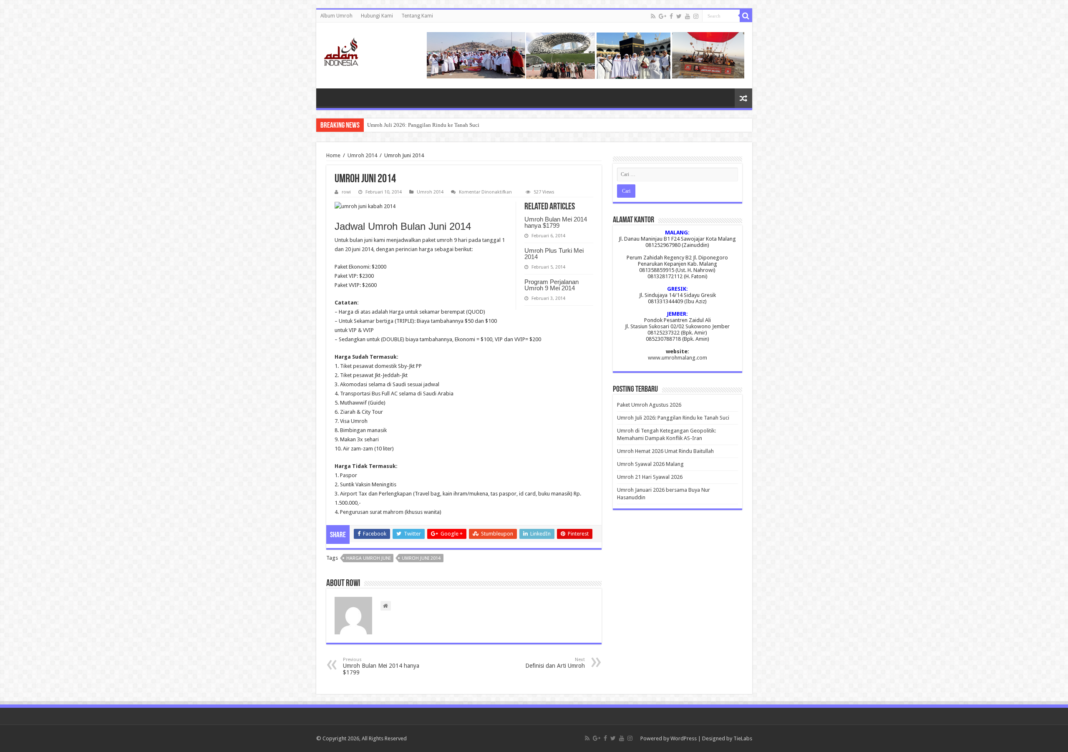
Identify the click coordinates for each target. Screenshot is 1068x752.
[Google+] (662, 16)
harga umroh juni (368, 558)
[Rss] (653, 16)
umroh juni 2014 (421, 558)
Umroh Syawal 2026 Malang (650, 464)
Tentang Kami (417, 16)
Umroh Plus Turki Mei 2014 (554, 253)
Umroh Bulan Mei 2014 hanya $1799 (555, 222)
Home (333, 155)
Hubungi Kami (377, 16)
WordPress (683, 738)
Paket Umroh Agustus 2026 (649, 405)
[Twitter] (679, 16)
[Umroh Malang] (351, 50)
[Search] (746, 16)
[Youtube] (687, 16)
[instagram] (696, 16)
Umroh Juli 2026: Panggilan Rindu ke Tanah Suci (423, 125)
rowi (346, 192)
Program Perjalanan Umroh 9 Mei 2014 (551, 285)
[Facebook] (671, 16)
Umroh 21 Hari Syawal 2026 (650, 477)
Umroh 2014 (362, 155)
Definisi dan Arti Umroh (555, 663)
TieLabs (742, 738)
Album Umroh (336, 16)
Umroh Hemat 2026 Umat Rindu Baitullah (665, 451)
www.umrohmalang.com (677, 358)
